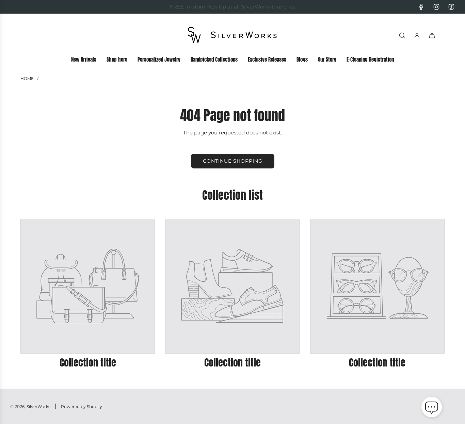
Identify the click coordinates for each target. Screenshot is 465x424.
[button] (431, 408)
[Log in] (417, 35)
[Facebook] (421, 6)
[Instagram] (436, 6)
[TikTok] (451, 6)
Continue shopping (232, 161)
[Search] (402, 35)
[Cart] (431, 35)
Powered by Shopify (81, 406)
